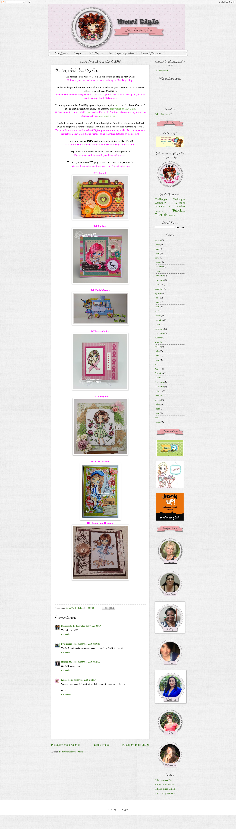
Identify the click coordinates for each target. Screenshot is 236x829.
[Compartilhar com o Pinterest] (113, 608)
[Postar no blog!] (105, 608)
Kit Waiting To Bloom (165, 793)
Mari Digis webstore (108, 115)
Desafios (180, 202)
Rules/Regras (95, 53)
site (117, 105)
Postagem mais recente (65, 744)
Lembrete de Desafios (170, 206)
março (157, 262)
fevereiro (159, 266)
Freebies (78, 53)
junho (157, 248)
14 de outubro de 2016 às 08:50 (86, 643)
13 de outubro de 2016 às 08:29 (87, 625)
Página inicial (101, 744)
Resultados (159, 211)
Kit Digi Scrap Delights (165, 788)
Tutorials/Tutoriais (151, 53)
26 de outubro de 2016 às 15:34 (82, 679)
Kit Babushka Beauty (164, 784)
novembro (159, 279)
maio (157, 253)
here (89, 112)
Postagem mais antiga (135, 744)
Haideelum (66, 661)
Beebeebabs (66, 625)
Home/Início (61, 53)
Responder (66, 634)
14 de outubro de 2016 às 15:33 (86, 661)
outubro (158, 284)
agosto (158, 240)
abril (157, 257)
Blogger (124, 809)
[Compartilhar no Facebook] (110, 608)
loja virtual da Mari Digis (122, 108)
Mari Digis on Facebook (122, 53)
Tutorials (161, 214)
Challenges (161, 199)
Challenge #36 (161, 70)
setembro (159, 288)
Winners (171, 215)
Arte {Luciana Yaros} (164, 779)
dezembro (159, 275)
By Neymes (66, 643)
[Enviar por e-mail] (103, 608)
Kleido (64, 679)
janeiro (158, 271)
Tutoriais (178, 210)
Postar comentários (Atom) (71, 751)
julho (157, 244)
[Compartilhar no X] (108, 608)
